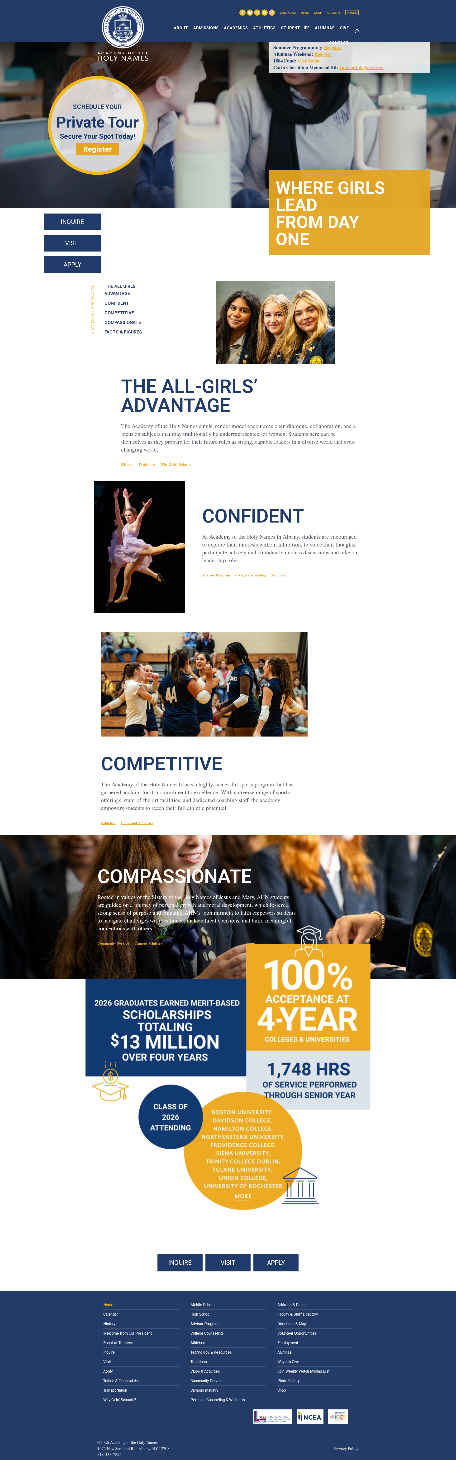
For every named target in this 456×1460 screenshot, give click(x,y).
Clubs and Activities (137, 822)
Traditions (146, 464)
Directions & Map (291, 1324)
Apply (108, 1371)
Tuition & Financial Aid (121, 1381)
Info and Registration (362, 67)
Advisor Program (216, 575)
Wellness (278, 575)
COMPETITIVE (119, 312)
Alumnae (284, 1352)
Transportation (115, 1390)
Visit (107, 1362)
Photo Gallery (288, 1381)
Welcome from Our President (127, 1333)
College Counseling (250, 575)
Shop (281, 1390)
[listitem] (243, 1196)
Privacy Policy (346, 1448)
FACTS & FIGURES (123, 332)
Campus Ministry (148, 943)
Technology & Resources (211, 1352)
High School (200, 1314)
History (127, 464)
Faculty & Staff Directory (297, 1314)
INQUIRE (72, 221)
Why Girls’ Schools (175, 464)
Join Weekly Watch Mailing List (303, 1371)
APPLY (72, 264)
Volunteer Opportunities (297, 1333)
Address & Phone (292, 1305)
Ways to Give (288, 1362)
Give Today (309, 60)
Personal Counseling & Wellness (217, 1400)
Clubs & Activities (205, 1371)
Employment (287, 1343)
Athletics (108, 822)
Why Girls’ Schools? (119, 1400)
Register (323, 54)
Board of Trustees (118, 1343)
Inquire (109, 1352)
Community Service (113, 943)
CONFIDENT (116, 303)
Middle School (202, 1305)
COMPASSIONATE (122, 322)
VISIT (72, 243)
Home (108, 1305)
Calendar (110, 1314)
